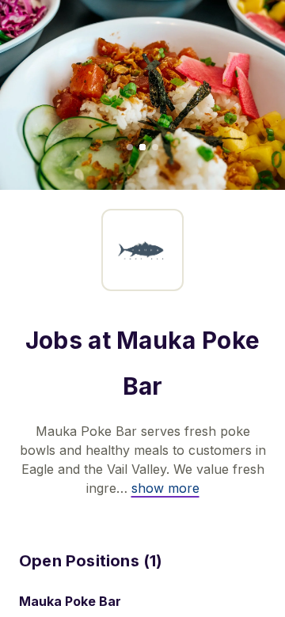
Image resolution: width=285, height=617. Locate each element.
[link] (165, 488)
